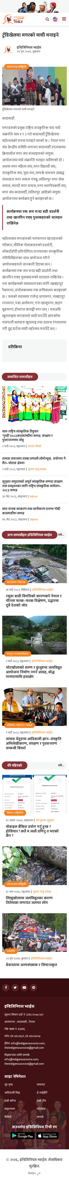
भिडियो (7, 1117)
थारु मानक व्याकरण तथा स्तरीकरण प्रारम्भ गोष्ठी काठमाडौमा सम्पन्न (31, 511)
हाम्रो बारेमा (10, 1101)
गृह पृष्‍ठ (8, 1085)
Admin (34, 496)
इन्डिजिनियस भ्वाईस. (33, 1160)
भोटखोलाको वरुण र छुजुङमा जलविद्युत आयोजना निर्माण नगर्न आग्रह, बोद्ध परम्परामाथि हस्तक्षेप (34, 672)
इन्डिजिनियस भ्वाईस (29, 47)
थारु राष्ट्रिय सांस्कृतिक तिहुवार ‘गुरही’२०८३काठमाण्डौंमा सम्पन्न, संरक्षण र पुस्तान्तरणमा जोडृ (27, 436)
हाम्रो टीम (41, 1101)
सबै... (61, 534)
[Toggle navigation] (63, 19)
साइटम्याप (9, 1109)
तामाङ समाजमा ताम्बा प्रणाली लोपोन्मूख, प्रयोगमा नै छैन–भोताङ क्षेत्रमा (34, 461)
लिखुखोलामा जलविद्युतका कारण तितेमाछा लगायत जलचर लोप (29, 900)
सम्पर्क (40, 1117)
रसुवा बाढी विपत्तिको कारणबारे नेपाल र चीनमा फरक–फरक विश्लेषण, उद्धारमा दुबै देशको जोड (34, 601)
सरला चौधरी (34, 446)
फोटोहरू (41, 1109)
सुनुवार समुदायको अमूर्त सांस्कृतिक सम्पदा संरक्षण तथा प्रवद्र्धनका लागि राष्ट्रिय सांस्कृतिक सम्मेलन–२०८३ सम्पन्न (32, 486)
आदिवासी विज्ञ (12, 1093)
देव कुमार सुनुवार (45, 820)
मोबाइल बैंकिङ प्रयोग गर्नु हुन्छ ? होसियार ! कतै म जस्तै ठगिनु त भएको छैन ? (32, 831)
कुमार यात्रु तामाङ (37, 469)
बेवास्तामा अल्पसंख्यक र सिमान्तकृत (31, 965)
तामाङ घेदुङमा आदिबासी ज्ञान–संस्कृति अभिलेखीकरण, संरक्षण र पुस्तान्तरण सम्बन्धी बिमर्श (33, 743)
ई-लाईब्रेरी (42, 1093)
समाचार (41, 1085)
